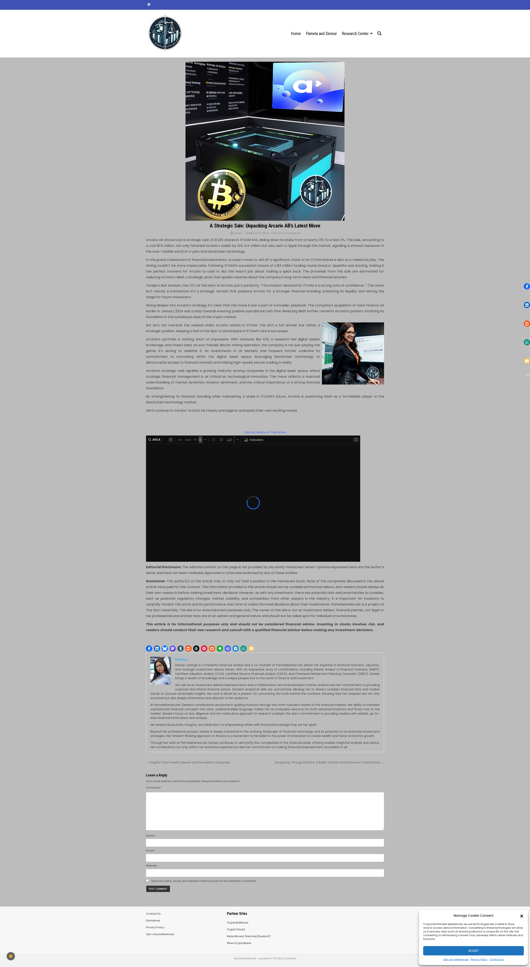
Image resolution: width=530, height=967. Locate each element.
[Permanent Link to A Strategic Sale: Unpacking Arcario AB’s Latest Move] (265, 141)
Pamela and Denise (321, 33)
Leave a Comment (287, 233)
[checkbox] (11, 956)
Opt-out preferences (456, 959)
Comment (153, 788)
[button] (522, 916)
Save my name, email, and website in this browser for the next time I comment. (204, 881)
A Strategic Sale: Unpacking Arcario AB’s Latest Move (265, 226)
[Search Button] (379, 33)
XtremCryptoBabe (239, 943)
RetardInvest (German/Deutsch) (248, 936)
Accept (474, 951)
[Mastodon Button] (149, 4)
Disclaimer (153, 920)
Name (151, 836)
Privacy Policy (479, 959)
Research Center (355, 33)
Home (296, 33)
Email (150, 850)
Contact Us (497, 959)
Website (151, 866)
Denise (238, 233)
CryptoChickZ (236, 929)
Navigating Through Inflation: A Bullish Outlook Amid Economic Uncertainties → (329, 762)
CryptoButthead (237, 923)
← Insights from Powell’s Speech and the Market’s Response (188, 762)
